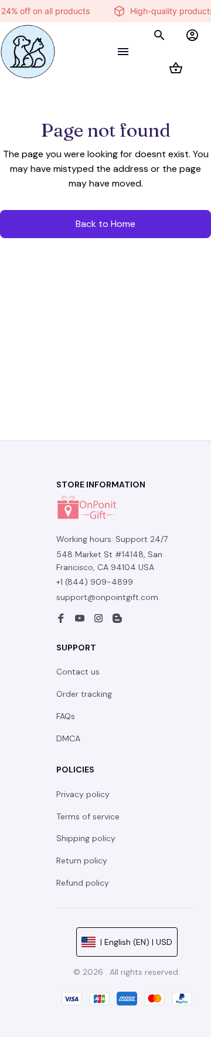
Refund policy (82, 882)
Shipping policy (85, 838)
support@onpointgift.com (107, 597)
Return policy (81, 860)
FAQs (65, 716)
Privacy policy (83, 794)
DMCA (68, 738)
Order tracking (84, 694)
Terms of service (88, 816)
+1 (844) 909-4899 (94, 582)
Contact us (78, 671)
